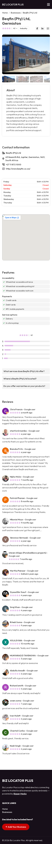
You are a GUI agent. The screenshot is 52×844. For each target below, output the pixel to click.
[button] (47, 54)
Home (5, 12)
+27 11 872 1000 (13, 164)
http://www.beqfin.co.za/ (18, 168)
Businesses (16, 12)
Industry (23, 28)
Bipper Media (20, 793)
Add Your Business (16, 827)
